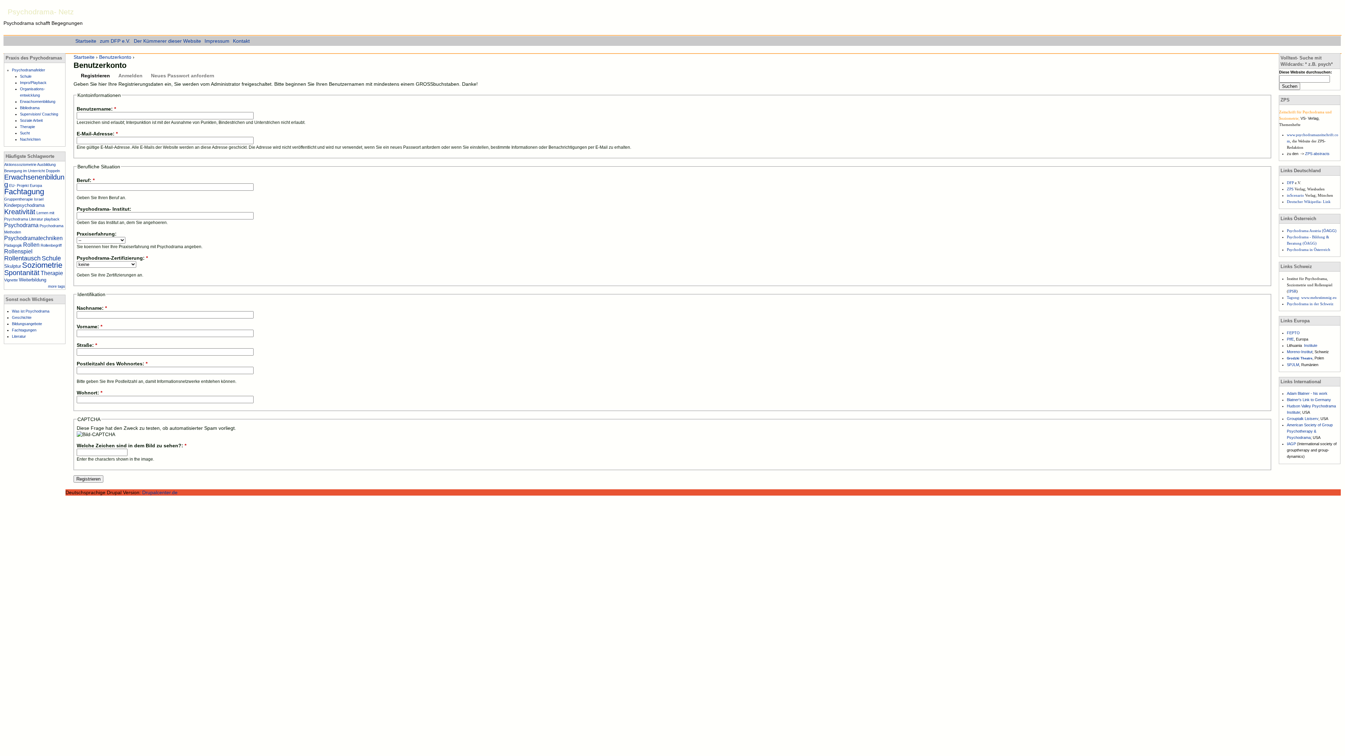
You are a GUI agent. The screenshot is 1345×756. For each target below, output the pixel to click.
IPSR (1292, 291)
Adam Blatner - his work (1307, 393)
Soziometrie (42, 265)
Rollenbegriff (51, 245)
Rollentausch (22, 258)
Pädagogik (13, 245)
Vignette (11, 280)
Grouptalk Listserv (1302, 418)
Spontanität (22, 272)
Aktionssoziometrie (20, 164)
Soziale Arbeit (31, 120)
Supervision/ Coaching (39, 114)
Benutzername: (96, 109)
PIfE (1290, 339)
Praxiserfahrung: (97, 234)
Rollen (31, 245)
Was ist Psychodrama (30, 311)
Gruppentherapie (18, 199)
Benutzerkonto (115, 57)
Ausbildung (46, 164)
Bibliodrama (30, 108)
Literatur (36, 219)
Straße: (87, 345)
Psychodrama (21, 225)
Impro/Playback (33, 82)
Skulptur (12, 266)
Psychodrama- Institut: (104, 209)
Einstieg (1334, 10)
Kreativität (19, 212)
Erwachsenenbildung (37, 101)
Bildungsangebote (27, 324)
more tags (56, 286)
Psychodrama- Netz (41, 12)
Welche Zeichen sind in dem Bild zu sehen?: (131, 445)
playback (52, 219)
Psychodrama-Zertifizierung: (112, 258)
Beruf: (86, 180)
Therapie (27, 127)
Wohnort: (89, 393)
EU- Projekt (19, 185)
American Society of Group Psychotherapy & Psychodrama (1310, 431)
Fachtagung (24, 191)
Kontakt (241, 41)
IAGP (1292, 444)
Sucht (25, 133)
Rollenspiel (18, 251)
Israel (38, 199)
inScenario (1296, 195)
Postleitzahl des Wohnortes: (112, 363)
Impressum (217, 41)
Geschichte (22, 317)
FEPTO (1293, 333)
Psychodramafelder (28, 70)
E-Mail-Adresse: (97, 133)
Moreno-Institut (1299, 352)
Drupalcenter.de (160, 492)
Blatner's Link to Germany (1309, 400)
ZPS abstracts (1317, 154)
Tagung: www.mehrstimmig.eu (1312, 297)
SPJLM (1293, 365)
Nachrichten (30, 139)
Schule (26, 76)
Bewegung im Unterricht (24, 171)
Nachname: (92, 308)
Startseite (84, 57)
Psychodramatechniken (33, 238)
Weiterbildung (32, 279)
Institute (1310, 345)
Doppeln (53, 171)
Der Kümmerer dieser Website (167, 41)
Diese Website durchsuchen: (1305, 72)
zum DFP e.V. (115, 41)
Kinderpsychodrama (24, 205)
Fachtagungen (24, 330)
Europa (36, 185)
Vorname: (89, 326)
